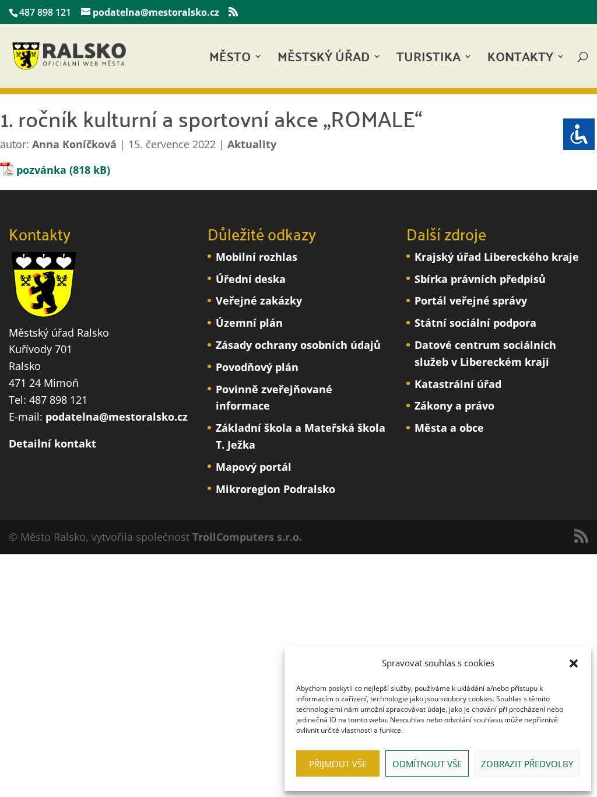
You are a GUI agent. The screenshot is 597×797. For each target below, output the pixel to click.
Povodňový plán (257, 367)
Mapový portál (254, 467)
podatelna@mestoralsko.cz (116, 417)
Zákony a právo (454, 405)
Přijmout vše (338, 764)
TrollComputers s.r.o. (247, 537)
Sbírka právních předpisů (480, 279)
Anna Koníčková (74, 144)
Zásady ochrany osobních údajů (298, 345)
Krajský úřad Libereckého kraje (497, 257)
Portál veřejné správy (471, 300)
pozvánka (41, 170)
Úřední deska (251, 279)
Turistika (428, 60)
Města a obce (449, 428)
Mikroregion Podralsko (275, 489)
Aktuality (251, 144)
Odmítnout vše (427, 764)
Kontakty (520, 60)
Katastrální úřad (458, 384)
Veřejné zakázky (259, 300)
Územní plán (249, 323)
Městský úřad (324, 60)
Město (230, 60)
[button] (574, 663)
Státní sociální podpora (475, 323)
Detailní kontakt (52, 443)
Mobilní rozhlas (256, 257)
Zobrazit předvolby (527, 764)
